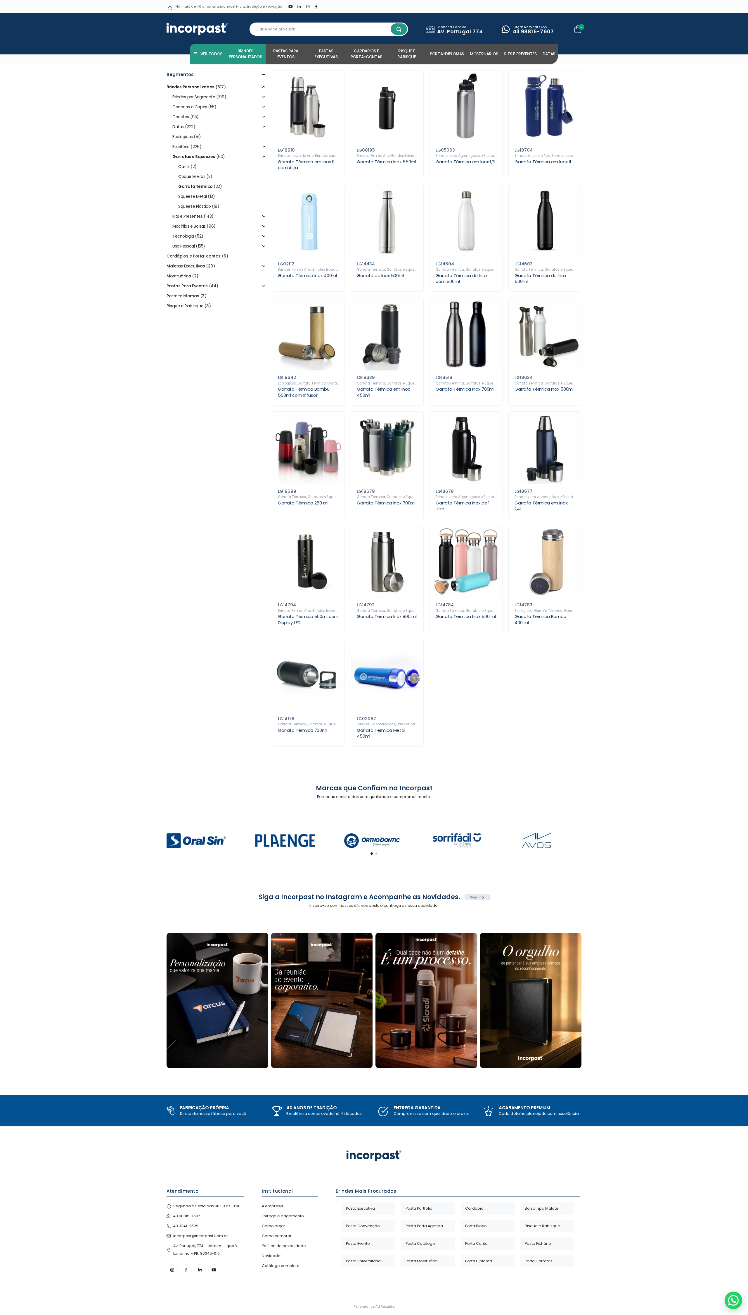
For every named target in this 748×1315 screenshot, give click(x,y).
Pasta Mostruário (421, 1261)
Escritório (181, 147)
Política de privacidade (284, 1245)
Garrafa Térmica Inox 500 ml (466, 616)
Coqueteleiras (191, 176)
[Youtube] (290, 6)
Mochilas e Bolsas (189, 226)
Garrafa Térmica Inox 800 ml (387, 616)
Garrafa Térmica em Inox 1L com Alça (306, 165)
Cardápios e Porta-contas (366, 54)
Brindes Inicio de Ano (296, 155)
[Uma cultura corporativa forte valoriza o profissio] (531, 1000)
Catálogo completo (280, 1265)
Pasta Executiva (360, 1208)
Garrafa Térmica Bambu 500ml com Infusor (304, 392)
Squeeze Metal (192, 196)
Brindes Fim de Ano (373, 155)
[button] (371, 853)
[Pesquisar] (399, 29)
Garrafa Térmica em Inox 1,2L (466, 162)
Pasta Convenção (363, 1225)
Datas (549, 54)
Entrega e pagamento (283, 1215)
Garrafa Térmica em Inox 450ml (383, 392)
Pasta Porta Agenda (424, 1225)
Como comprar (277, 1235)
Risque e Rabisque (406, 54)
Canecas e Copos (189, 107)
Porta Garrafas (539, 1261)
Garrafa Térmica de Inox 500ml (540, 278)
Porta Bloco (476, 1225)
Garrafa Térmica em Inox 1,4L (541, 506)
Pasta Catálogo (420, 1243)
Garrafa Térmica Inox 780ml (465, 389)
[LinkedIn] (299, 6)
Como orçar (273, 1225)
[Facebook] (316, 6)
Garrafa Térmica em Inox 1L (543, 162)
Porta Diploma (478, 1261)
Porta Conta (476, 1243)
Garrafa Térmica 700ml (302, 730)
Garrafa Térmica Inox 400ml (307, 275)
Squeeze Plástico (194, 206)
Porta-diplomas (447, 54)
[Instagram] (308, 6)
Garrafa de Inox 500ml (380, 275)
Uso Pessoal (183, 246)
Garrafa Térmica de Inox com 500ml (461, 278)
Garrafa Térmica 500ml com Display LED (308, 619)
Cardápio (474, 1208)
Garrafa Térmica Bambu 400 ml (540, 619)
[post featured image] (308, 107)
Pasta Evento (358, 1243)
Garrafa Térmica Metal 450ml (381, 733)
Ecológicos (287, 383)
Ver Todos (211, 54)
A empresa (272, 1206)
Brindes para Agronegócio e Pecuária (467, 155)
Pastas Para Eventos (285, 54)
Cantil (183, 166)
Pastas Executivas (326, 54)
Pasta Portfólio (419, 1208)
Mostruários (484, 54)
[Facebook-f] (186, 1269)
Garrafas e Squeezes (404, 269)
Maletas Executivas (186, 266)
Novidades (272, 1255)
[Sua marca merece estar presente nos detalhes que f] (217, 1000)
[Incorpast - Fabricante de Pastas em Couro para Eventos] (197, 29)
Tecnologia (183, 236)
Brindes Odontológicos (376, 724)
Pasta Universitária (363, 1261)
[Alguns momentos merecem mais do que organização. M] (322, 1000)
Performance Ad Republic (374, 1306)
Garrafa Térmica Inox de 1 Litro (463, 506)
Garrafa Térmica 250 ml (303, 503)
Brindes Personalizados (245, 54)
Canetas (180, 117)
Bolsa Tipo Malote (541, 1208)
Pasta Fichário (538, 1243)
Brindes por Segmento (193, 97)
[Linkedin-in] (200, 1269)
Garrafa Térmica (371, 269)
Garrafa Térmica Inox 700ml (386, 503)
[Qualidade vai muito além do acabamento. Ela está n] (426, 1000)
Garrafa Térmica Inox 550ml (386, 162)
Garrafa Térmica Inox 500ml (544, 389)
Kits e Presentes (520, 54)
